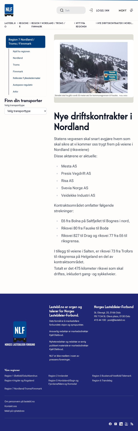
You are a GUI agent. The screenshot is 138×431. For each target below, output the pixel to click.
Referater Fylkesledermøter (26, 78)
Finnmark (18, 71)
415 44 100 (100, 320)
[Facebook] (110, 424)
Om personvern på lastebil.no (20, 401)
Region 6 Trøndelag (102, 380)
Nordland (18, 58)
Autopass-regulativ (22, 84)
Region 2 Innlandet (58, 375)
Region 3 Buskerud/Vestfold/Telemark (111, 375)
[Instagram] (126, 424)
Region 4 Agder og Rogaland (19, 380)
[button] (126, 10)
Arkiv (15, 91)
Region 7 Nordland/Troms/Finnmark (23, 388)
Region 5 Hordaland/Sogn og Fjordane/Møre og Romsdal (63, 382)
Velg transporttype (15, 105)
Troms (16, 64)
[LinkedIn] (121, 424)
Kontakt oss (11, 406)
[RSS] (131, 424)
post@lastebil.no (116, 320)
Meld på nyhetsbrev (14, 411)
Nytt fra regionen (81, 24)
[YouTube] (115, 424)
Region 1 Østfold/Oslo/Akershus (21, 375)
